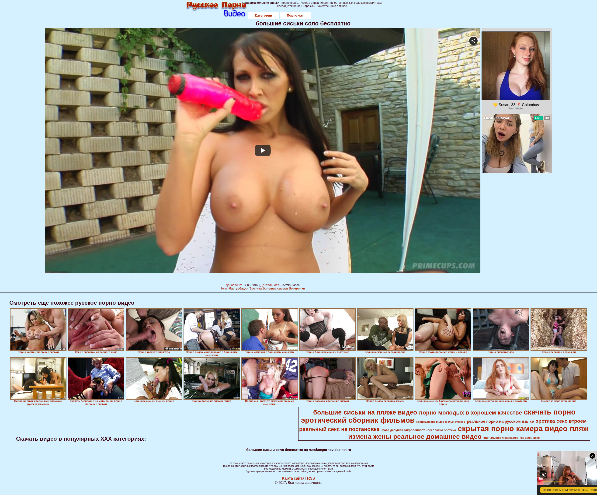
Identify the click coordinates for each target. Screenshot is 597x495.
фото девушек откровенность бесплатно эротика (419, 430)
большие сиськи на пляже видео (365, 412)
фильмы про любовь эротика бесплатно (511, 437)
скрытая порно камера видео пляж (523, 428)
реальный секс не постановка (339, 429)
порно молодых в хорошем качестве (470, 412)
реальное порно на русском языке (500, 421)
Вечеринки (297, 288)
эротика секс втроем (561, 421)
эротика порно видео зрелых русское (440, 421)
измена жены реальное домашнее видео (415, 436)
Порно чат (295, 15)
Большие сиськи (275, 288)
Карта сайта (293, 478)
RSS (311, 478)
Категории (263, 15)
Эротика (255, 288)
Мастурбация (238, 288)
